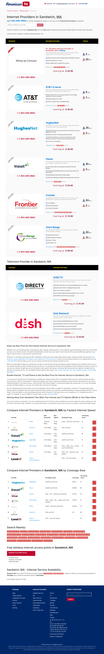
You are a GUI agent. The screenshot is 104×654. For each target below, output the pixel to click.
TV (51, 595)
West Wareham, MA (82, 537)
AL (50, 620)
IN (55, 624)
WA (58, 631)
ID (52, 624)
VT (55, 631)
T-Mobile (52, 600)
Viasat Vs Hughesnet (56, 636)
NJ (60, 628)
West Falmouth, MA (70, 537)
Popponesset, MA (12, 537)
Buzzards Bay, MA (33, 531)
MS (60, 626)
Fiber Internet (37, 598)
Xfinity (62, 50)
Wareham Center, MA (57, 537)
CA (56, 620)
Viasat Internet (17, 595)
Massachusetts (24, 11)
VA (53, 631)
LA (60, 624)
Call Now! (49, 3)
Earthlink (52, 610)
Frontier (50, 195)
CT (61, 620)
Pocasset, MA (70, 534)
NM (62, 628)
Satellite (79, 370)
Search (40, 25)
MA (63, 624)
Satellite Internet (38, 593)
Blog (13, 593)
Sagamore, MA (48, 540)
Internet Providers (12, 11)
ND (53, 628)
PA (57, 630)
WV (63, 631)
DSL (71, 370)
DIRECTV (58, 277)
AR (52, 620)
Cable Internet (37, 600)
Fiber (74, 370)
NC (51, 628)
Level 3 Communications (49, 359)
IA (50, 624)
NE (55, 628)
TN (64, 630)
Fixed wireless (92, 370)
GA (51, 622)
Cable (56, 370)
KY (59, 624)
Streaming (36, 608)
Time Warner (54, 608)
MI (53, 626)
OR (55, 630)
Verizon (36, 359)
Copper (84, 370)
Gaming (14, 608)
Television (66, 370)
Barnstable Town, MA (13, 531)
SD (61, 630)
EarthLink (10, 359)
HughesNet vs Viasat (18, 598)
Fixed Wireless (54, 613)
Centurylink (36, 605)
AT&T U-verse (53, 87)
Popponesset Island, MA (82, 534)
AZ (54, 620)
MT (63, 626)
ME (51, 626)
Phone (60, 370)
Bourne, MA (24, 531)
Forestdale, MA (68, 531)
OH (51, 630)
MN (55, 626)
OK (53, 630)
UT (51, 631)
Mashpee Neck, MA (79, 531)
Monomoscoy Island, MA (14, 534)
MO (58, 626)
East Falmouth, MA (45, 531)
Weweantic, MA (12, 540)
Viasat (49, 158)
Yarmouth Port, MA (37, 540)
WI (60, 631)
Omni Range (53, 227)
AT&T (14, 605)
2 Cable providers (48, 573)
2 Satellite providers (58, 573)
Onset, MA (62, 534)
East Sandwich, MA (57, 531)
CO (59, 620)
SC (59, 630)
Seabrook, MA (22, 537)
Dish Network (61, 313)
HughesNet (52, 122)
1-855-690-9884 (82, 3)
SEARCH (70, 599)
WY (65, 631)
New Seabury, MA (41, 534)
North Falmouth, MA (52, 534)
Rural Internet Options (57, 634)
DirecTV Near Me (38, 610)
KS (57, 624)
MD (65, 624)
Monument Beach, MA (28, 534)
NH (58, 628)
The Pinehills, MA (45, 537)
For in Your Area (65, 3)
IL (53, 624)
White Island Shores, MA (24, 540)
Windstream (53, 598)
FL (63, 620)
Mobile (12, 372)
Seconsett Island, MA (33, 537)
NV (64, 628)
